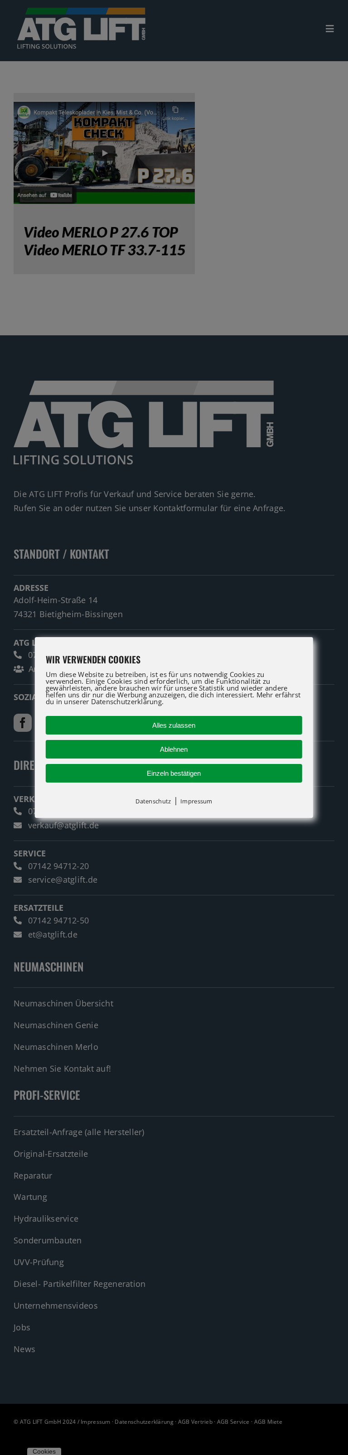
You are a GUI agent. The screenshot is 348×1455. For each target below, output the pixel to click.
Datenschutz (153, 801)
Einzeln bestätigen (174, 773)
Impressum (196, 801)
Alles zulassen (173, 725)
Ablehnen (174, 749)
